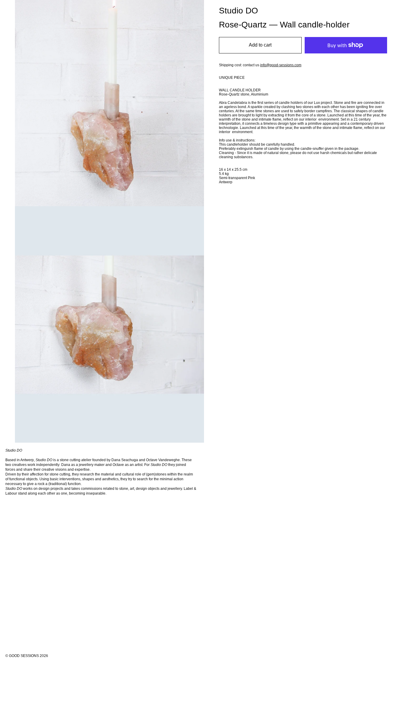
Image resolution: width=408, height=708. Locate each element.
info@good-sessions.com (280, 65)
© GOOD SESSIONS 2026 (26, 656)
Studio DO (238, 10)
